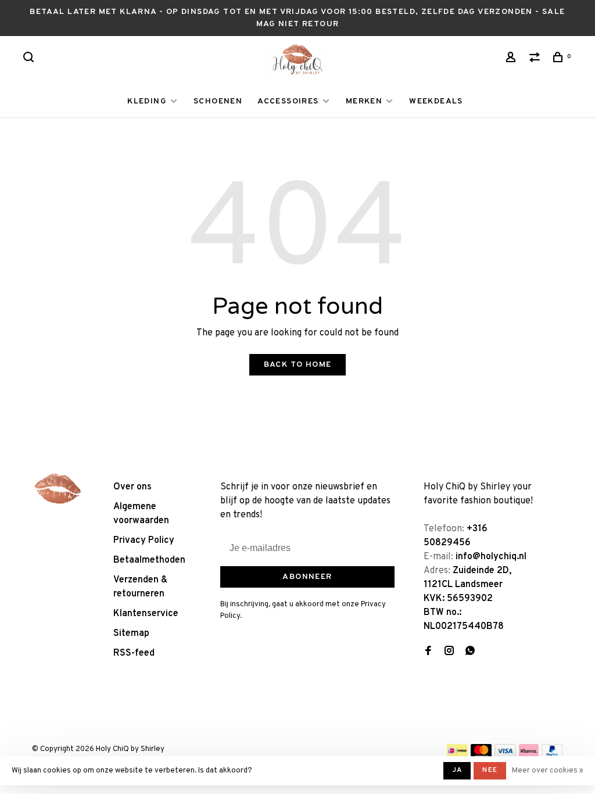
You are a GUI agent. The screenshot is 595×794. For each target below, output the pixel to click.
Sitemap (131, 633)
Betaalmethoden (149, 560)
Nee (489, 770)
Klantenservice (145, 614)
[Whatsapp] (470, 652)
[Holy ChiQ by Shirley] (58, 489)
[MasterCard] (481, 755)
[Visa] (505, 755)
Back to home (298, 365)
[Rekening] (512, 60)
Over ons (132, 487)
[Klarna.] (529, 755)
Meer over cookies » (547, 770)
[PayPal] (552, 755)
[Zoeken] (30, 60)
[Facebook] (428, 652)
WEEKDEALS (436, 101)
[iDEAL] (457, 755)
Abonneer (307, 577)
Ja (457, 770)
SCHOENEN (217, 101)
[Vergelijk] (536, 60)
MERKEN (364, 101)
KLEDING (147, 101)
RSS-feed (134, 653)
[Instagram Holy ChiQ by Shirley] (449, 652)
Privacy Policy (143, 540)
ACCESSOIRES (287, 101)
